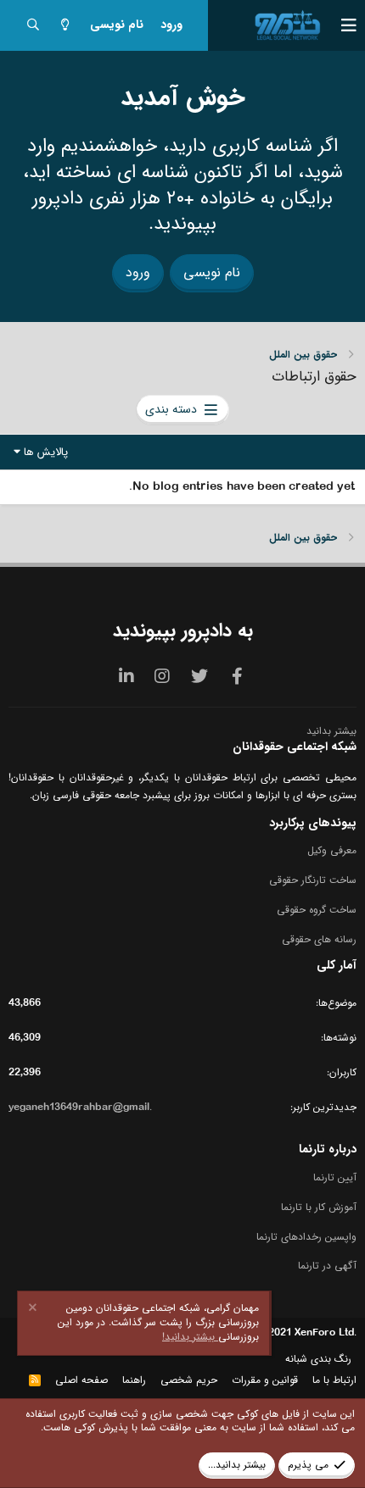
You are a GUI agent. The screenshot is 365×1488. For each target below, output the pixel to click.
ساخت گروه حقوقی (317, 910)
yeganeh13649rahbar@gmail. (80, 1107)
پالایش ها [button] (46, 452)
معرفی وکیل (332, 851)
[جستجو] (33, 26)
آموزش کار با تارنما (319, 1207)
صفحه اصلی (81, 1380)
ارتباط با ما (334, 1380)
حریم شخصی (188, 1380)
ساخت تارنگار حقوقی (313, 880)
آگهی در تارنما (327, 1266)
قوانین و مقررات (265, 1380)
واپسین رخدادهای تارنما (306, 1237)
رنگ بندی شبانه (318, 1359)
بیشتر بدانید (331, 731)
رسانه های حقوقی (319, 939)
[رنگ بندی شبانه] (65, 26)
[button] (340, 25)
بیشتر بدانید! (190, 1337)
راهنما (134, 1380)
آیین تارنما (335, 1178)
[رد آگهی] (35, 1310)
